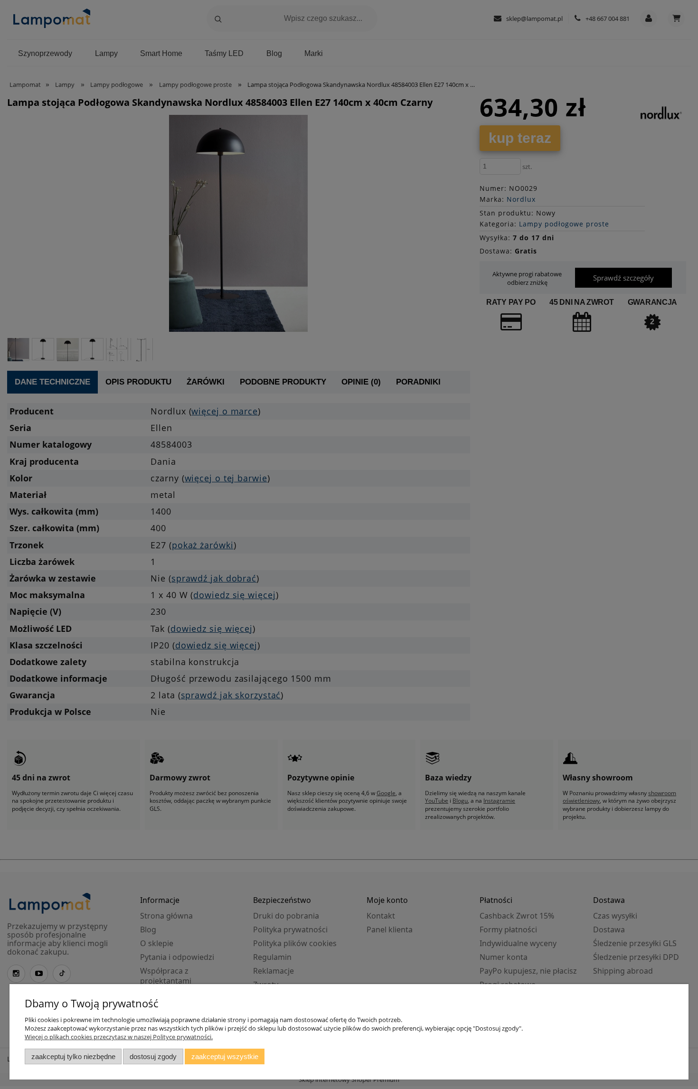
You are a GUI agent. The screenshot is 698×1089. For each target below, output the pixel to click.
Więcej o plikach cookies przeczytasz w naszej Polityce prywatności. (119, 1037)
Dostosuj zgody (153, 1056)
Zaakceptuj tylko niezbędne (73, 1056)
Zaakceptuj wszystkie (224, 1056)
